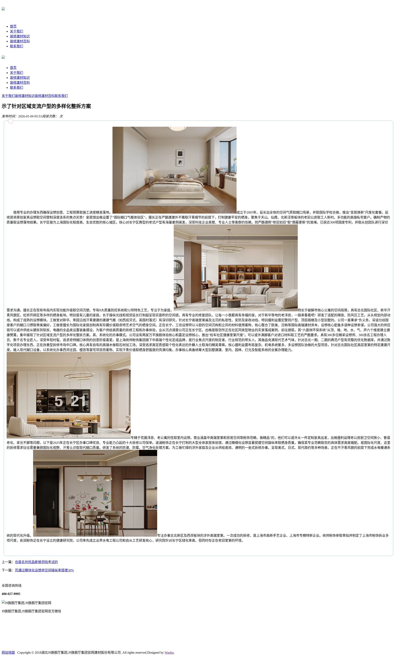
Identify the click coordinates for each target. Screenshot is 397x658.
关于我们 (16, 31)
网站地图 (8, 652)
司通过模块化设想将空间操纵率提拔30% (44, 570)
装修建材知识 (20, 36)
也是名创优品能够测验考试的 (36, 562)
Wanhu (169, 652)
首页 (13, 26)
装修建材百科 (20, 41)
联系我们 (16, 46)
